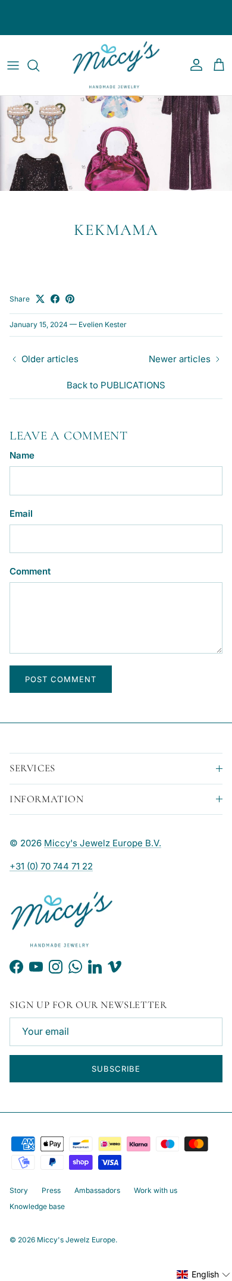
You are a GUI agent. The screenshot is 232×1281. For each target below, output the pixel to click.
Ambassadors (97, 1190)
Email (21, 513)
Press (51, 1190)
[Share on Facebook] (55, 298)
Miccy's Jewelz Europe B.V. (102, 843)
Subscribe (116, 1068)
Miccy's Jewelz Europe (76, 1239)
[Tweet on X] (40, 298)
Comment (30, 571)
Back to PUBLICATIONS (116, 385)
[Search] (39, 65)
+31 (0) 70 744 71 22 (51, 866)
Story (19, 1190)
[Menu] (13, 65)
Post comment (60, 679)
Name (22, 455)
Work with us (155, 1190)
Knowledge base (37, 1206)
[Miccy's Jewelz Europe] (116, 65)
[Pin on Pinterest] (69, 298)
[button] (203, 1274)
